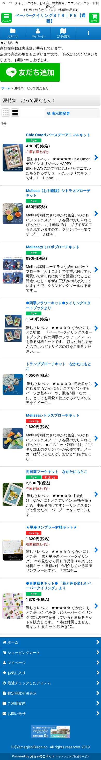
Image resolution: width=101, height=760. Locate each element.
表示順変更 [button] (61, 113)
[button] (6, 18)
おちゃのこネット (42, 756)
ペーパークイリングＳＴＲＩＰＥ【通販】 (50, 18)
